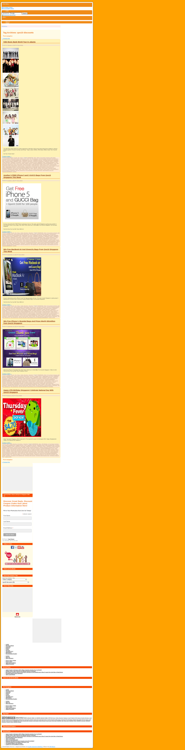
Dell (51, 717)
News (21, 157)
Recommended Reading (11, 653)
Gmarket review (33, 162)
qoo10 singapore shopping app (9, 453)
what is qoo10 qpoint (38, 169)
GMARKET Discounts (27, 161)
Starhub (73, 717)
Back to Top (17, 616)
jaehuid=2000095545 (38, 163)
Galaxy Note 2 (38, 376)
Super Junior (25, 169)
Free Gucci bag (42, 158)
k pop (54, 163)
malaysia (8, 449)
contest (8, 233)
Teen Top (30, 169)
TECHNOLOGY (9, 651)
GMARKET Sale (41, 162)
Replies (51, 386)
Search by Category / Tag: (8, 578)
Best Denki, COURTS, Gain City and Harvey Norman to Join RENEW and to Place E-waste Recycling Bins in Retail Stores (34, 672)
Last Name (6, 521)
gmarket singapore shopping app (47, 447)
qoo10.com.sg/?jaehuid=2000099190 (21, 168)
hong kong (33, 448)
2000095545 (35, 444)
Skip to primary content (7, 7)
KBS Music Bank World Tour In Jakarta (19, 42)
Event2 (15, 157)
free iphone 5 (55, 158)
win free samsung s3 (21, 170)
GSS (56, 162)
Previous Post (6, 38)
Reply (14, 171)
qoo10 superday (29, 453)
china (25, 445)
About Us (7, 21)
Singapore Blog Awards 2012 (42, 455)
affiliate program (20, 445)
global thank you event (27, 160)
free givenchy (35, 158)
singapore (4, 169)
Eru (30, 158)
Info (19, 157)
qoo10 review (29, 167)
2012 (45, 233)
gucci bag (4, 163)
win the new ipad (38, 170)
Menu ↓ (7, 3)
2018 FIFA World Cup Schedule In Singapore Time (17, 742)
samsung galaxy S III (7, 454)
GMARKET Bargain (37, 160)
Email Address (8, 528)
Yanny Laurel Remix (10, 674)
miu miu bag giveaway (22, 449)
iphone (53, 717)
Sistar (20, 169)
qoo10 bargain (53, 164)
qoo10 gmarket (52, 165)
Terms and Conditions (11, 662)
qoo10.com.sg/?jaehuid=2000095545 (28, 242)
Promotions (20, 444)
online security (43, 449)
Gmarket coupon (9, 161)
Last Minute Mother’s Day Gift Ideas (14, 743)
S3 (66, 719)
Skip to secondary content (8, 8)
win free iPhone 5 (54, 169)
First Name (6, 515)
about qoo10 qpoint (15, 158)
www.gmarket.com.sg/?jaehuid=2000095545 (37, 317)
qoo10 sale (34, 167)
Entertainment (10, 157)
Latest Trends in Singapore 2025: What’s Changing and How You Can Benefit (24, 669)
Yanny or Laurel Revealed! (12, 739)
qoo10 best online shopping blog (9, 165)
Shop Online (45, 168)
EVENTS (8, 648)
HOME (7, 10)
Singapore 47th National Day (17, 455)
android (38, 717)
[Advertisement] (17, 479)
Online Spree (43, 164)
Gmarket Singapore (50, 162)
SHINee (39, 168)
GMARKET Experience (38, 161)
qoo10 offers (33, 241)
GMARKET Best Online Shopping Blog (34, 308)
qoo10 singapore (42, 167)
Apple (25, 717)
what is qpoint (46, 169)
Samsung (65, 717)
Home (4, 3)
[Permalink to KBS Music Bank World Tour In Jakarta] (10, 146)
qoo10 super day (21, 453)
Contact (7, 22)
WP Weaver (52, 746)
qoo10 (47, 164)
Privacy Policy (9, 661)
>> (6, 26)
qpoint (31, 168)
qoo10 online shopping (11, 167)
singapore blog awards (13, 169)
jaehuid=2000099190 (48, 163)
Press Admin (20, 45)
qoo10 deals (28, 165)
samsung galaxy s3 (17, 454)
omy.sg (29, 449)
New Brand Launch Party (21, 380)
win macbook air (30, 170)
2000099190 (30, 157)
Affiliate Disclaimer (10, 664)
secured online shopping (28, 454)
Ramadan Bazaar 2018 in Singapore (14, 673)
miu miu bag (13, 449)
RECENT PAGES (10, 645)
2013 (35, 157)
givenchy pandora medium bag (14, 160)
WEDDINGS (8, 652)
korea (15, 164)
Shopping (31, 233)
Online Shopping (35, 164)
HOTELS (8, 650)
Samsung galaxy (85, 719)
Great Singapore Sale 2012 (16, 448)
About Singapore (9, 658)
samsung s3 (8, 719)
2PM (38, 157)
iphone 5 (30, 163)
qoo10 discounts (35, 165)
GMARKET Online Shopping (43, 309)
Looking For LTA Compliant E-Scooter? (15, 744)
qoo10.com (36, 453)
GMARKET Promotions (16, 162)
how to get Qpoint (11, 163)
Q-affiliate (8, 451)
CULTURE (8, 646)
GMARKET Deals (17, 161)
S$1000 (35, 168)
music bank (19, 164)
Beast (27, 158)
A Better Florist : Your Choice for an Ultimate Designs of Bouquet (21, 671)
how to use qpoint (20, 163)
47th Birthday (45, 444)
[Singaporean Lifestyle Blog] (9, 15)
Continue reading (7, 156)
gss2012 (28, 448)
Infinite (26, 163)
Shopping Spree (52, 168)
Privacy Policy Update (11, 660)
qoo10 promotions (21, 167)
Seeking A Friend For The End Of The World (44, 454)
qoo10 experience (44, 165)
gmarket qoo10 (25, 162)
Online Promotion (27, 164)
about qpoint (23, 158)
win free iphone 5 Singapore (8, 170)
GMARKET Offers (48, 161)
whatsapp (31, 720)
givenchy (4, 160)
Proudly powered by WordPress (35, 746)
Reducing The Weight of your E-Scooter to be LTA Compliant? (20, 741)
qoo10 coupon (21, 165)
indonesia (38, 448)
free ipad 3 (49, 158)
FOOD (7, 649)
